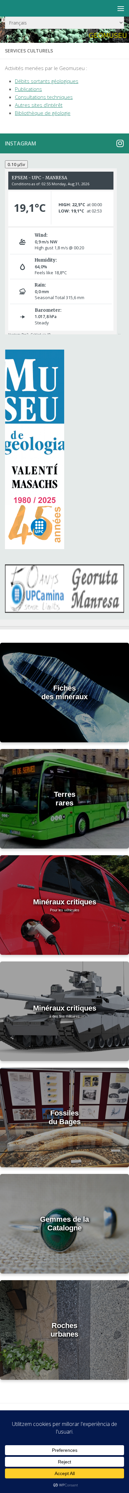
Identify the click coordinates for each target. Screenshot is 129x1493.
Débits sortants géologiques (46, 81)
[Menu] (120, 8)
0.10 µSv (16, 164)
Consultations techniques (44, 97)
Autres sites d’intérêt (39, 105)
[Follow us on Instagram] (120, 143)
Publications (28, 89)
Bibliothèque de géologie (42, 113)
